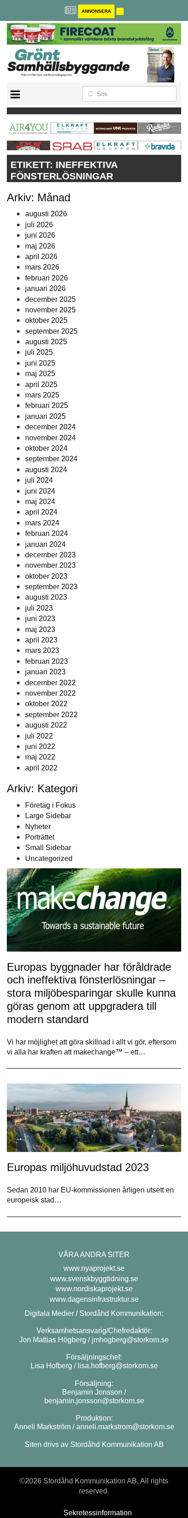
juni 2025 (40, 363)
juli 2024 (39, 480)
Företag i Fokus (50, 805)
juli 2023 (39, 608)
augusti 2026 (46, 214)
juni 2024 (40, 491)
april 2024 (41, 512)
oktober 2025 (46, 320)
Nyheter (38, 826)
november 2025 (50, 310)
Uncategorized (49, 858)
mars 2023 (42, 650)
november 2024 (50, 438)
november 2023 (50, 565)
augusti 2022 (46, 725)
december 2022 (50, 683)
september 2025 (51, 331)
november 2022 (50, 693)
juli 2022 (39, 736)
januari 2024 (45, 544)
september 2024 (51, 459)
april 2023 (41, 640)
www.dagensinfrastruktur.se (94, 1299)
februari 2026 (46, 278)
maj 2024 (40, 501)
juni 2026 (40, 235)
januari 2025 (45, 416)
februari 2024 (46, 533)
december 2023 (50, 555)
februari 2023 (46, 661)
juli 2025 (39, 352)
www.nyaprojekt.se (94, 1268)
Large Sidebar (48, 816)
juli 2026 (39, 225)
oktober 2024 (46, 448)
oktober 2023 (46, 576)
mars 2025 (42, 395)
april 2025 (41, 384)
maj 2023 (40, 629)
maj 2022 (40, 757)
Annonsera (96, 11)
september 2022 (51, 714)
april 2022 (41, 768)
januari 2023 (45, 672)
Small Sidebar (48, 847)
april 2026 (41, 256)
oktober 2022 (46, 704)
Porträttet (39, 837)
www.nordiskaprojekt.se (94, 1289)
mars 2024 (42, 523)
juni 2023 (40, 618)
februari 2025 (46, 405)
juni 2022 (40, 746)
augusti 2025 (46, 342)
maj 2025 (40, 373)
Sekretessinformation (97, 1513)
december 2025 (50, 299)
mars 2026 (42, 267)
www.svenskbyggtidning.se (94, 1279)
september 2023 (51, 587)
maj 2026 (40, 246)
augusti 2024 (46, 470)
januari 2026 (45, 288)
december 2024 (50, 427)
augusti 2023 (46, 597)
